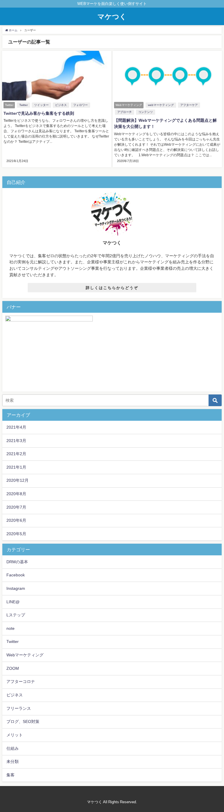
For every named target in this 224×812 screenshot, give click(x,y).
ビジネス (61, 105)
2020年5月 (16, 534)
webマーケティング (161, 105)
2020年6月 (16, 520)
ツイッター (41, 105)
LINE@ (13, 602)
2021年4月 (16, 427)
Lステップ (15, 615)
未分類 (12, 761)
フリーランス (18, 708)
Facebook (15, 575)
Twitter (23, 105)
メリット (14, 735)
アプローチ (124, 112)
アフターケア (189, 105)
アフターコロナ (20, 681)
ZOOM (12, 668)
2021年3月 (16, 441)
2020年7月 (16, 507)
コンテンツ (145, 112)
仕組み (12, 748)
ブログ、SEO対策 (22, 721)
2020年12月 (17, 480)
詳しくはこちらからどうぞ (112, 288)
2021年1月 (16, 467)
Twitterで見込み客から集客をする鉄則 (39, 113)
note (10, 628)
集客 (10, 775)
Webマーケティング (24, 655)
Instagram (15, 588)
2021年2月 (16, 454)
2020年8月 (16, 494)
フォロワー (80, 105)
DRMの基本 (17, 562)
